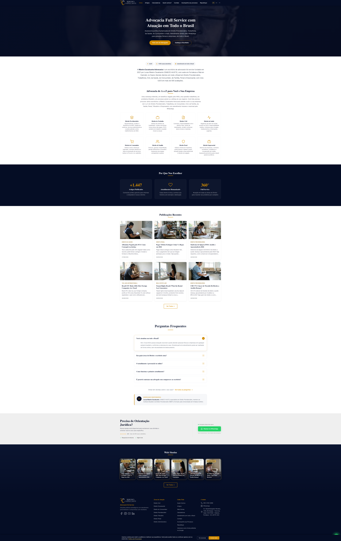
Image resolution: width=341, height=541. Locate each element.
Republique (203, 3)
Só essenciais (202, 538)
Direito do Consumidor (160, 509)
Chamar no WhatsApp (211, 429)
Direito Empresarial (159, 506)
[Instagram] (125, 513)
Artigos (147, 3)
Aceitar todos (214, 538)
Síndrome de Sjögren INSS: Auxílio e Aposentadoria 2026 (203, 245)
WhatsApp (206, 506)
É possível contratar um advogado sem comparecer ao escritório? (158, 379)
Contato (176, 3)
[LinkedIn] (133, 513)
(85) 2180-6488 (208, 503)
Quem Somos (181, 503)
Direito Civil (157, 503)
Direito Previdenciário (160, 512)
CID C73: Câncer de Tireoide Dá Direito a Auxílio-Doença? (204, 287)
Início (141, 3)
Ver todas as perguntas (183, 390)
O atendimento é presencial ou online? (149, 363)
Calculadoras (156, 3)
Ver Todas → (170, 306)
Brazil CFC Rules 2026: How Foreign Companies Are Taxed (134, 287)
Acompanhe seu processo (190, 3)
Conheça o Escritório (182, 43)
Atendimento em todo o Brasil (186, 515)
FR (219, 2)
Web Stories (180, 509)
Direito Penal (157, 518)
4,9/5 (149, 63)
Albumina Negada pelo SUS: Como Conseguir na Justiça (134, 245)
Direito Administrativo (160, 522)
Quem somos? (167, 3)
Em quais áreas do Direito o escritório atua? (151, 355)
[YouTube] (129, 513)
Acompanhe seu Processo (185, 522)
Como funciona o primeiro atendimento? (150, 371)
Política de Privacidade (135, 539)
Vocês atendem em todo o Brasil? (147, 338)
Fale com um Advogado (160, 43)
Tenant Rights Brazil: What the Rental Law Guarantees (169, 287)
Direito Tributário (158, 515)
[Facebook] (121, 513)
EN (216, 2)
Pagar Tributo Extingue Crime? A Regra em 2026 (170, 245)
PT (213, 2)
